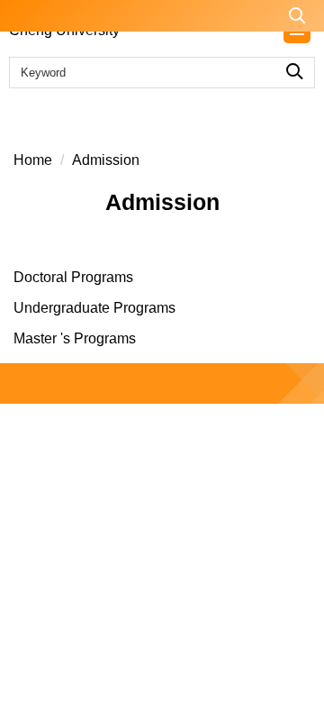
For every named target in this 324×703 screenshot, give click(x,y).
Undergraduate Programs (95, 307)
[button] (162, 16)
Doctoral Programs (73, 277)
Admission (106, 160)
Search (294, 68)
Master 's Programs (75, 338)
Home (33, 160)
